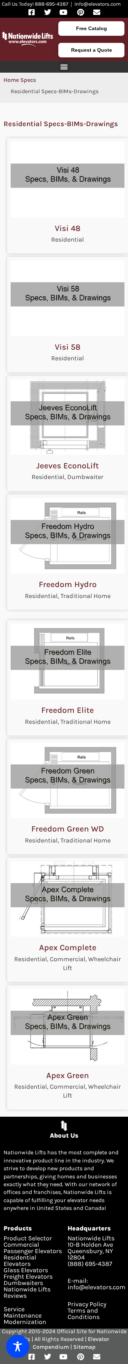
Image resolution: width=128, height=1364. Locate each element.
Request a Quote (91, 50)
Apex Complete (67, 947)
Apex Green (67, 1075)
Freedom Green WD (67, 829)
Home (11, 80)
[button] (64, 67)
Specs (28, 80)
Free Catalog (91, 28)
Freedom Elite (67, 710)
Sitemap (84, 1346)
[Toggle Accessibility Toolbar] (17, 1346)
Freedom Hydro (68, 584)
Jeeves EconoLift (67, 465)
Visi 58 (67, 347)
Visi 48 (67, 228)
